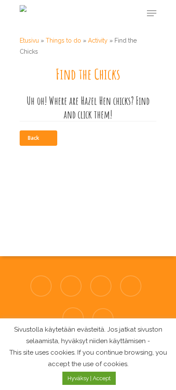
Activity (98, 40)
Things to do (63, 40)
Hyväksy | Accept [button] (89, 378)
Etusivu (29, 40)
